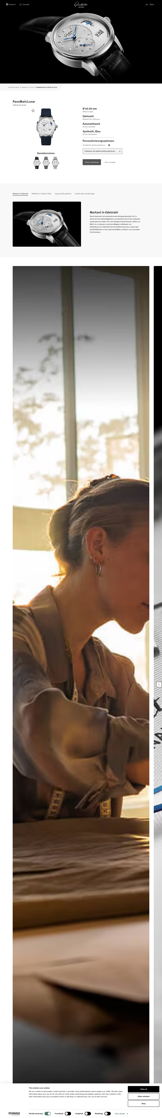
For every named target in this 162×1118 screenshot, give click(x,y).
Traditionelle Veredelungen (85, 194)
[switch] (68, 1113)
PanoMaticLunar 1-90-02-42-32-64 (46, 87)
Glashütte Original (13, 87)
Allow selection (144, 1096)
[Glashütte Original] (81, 5)
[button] (159, 684)
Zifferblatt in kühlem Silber (41, 194)
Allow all (143, 1089)
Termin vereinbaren (92, 162)
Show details (120, 1114)
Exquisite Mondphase (63, 194)
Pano (32, 87)
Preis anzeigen (110, 162)
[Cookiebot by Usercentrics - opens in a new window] (14, 1113)
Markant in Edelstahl (20, 194)
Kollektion (25, 87)
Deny (144, 1103)
